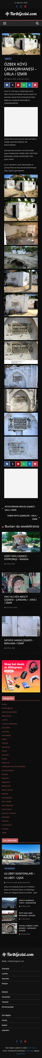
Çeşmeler (8, 59)
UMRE (4, 833)
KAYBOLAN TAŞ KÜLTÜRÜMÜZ (13, 766)
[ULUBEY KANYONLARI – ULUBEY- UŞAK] (21, 854)
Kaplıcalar (6, 762)
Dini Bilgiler (6, 735)
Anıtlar (4, 704)
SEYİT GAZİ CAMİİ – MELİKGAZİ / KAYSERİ (27, 914)
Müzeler (5, 794)
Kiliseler (5, 774)
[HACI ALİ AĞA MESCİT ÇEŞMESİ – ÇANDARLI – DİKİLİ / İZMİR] (21, 574)
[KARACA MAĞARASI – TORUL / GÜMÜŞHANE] (9, 903)
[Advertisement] (21, 122)
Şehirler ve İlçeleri (9, 813)
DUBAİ (4, 739)
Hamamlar (6, 747)
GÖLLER (5, 743)
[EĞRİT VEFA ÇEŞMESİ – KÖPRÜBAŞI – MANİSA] (21, 533)
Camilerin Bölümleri (10, 724)
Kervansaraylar (8, 770)
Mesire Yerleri (7, 790)
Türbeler (5, 829)
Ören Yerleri (6, 801)
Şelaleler (5, 821)
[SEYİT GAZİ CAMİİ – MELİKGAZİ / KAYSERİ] (9, 916)
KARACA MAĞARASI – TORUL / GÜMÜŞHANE (27, 901)
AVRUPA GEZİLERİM (9, 712)
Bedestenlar (6, 716)
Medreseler (6, 786)
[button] (21, 186)
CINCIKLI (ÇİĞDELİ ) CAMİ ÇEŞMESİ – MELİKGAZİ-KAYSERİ (28, 928)
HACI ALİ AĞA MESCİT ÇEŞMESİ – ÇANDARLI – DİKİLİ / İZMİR (20, 599)
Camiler (5, 720)
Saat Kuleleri (7, 809)
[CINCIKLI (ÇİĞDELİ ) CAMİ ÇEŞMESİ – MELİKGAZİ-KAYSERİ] (9, 930)
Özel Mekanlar (7, 805)
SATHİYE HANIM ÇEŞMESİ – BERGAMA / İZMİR (19, 642)
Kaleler (4, 759)
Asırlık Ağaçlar (7, 708)
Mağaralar (6, 782)
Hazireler (5, 755)
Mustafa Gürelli (24, 79)
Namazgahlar (7, 798)
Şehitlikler (6, 817)
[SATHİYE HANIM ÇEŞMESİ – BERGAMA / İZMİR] (21, 617)
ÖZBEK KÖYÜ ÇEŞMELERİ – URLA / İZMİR (22, 517)
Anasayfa (5, 968)
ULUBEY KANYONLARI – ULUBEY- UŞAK (19, 875)
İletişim (5, 983)
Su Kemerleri (7, 825)
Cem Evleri (6, 727)
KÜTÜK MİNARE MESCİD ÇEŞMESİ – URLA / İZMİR (20, 508)
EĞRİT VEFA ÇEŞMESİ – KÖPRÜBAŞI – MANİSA (16, 557)
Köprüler (5, 778)
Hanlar (4, 751)
